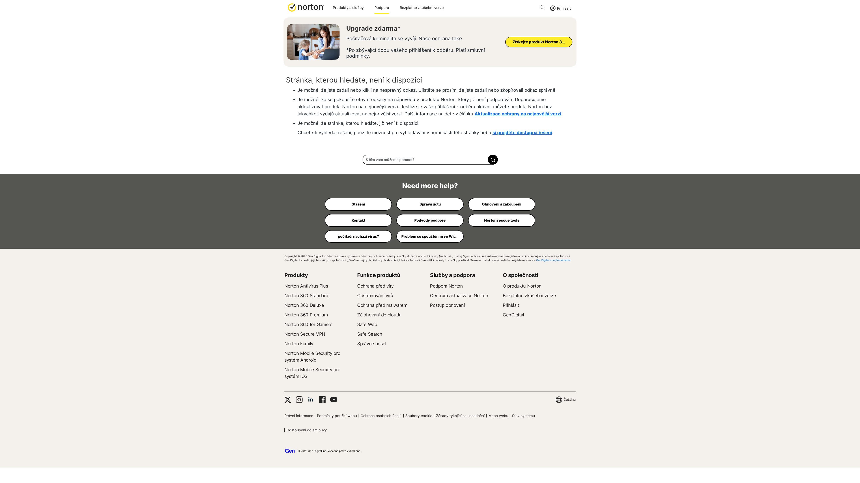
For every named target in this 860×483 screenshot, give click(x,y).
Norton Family (298, 343)
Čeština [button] (569, 399)
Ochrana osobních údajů (381, 415)
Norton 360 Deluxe (304, 305)
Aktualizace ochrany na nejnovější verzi (518, 114)
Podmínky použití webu (337, 415)
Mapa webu (498, 415)
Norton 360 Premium (306, 315)
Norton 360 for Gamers (308, 324)
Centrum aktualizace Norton (459, 295)
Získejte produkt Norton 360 (539, 42)
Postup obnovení (447, 305)
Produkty (296, 275)
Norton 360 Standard (306, 295)
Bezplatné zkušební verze (422, 7)
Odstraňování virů (375, 295)
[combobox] (430, 160)
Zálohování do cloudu (379, 315)
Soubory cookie (418, 415)
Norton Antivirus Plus (306, 286)
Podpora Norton (446, 286)
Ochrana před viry (375, 286)
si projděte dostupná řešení (522, 132)
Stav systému (523, 415)
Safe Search (369, 334)
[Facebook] (322, 399)
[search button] (543, 8)
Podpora (381, 7)
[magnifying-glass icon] (493, 160)
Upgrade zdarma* (373, 28)
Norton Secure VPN (304, 334)
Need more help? (430, 186)
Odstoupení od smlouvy (306, 430)
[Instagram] (299, 399)
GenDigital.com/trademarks (553, 260)
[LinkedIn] (310, 399)
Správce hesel (371, 343)
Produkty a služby (348, 7)
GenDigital (513, 315)
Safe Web (367, 324)
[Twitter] (287, 400)
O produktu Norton (522, 286)
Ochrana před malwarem (382, 305)
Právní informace (298, 415)
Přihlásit (564, 8)
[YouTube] (333, 399)
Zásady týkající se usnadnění (460, 415)
